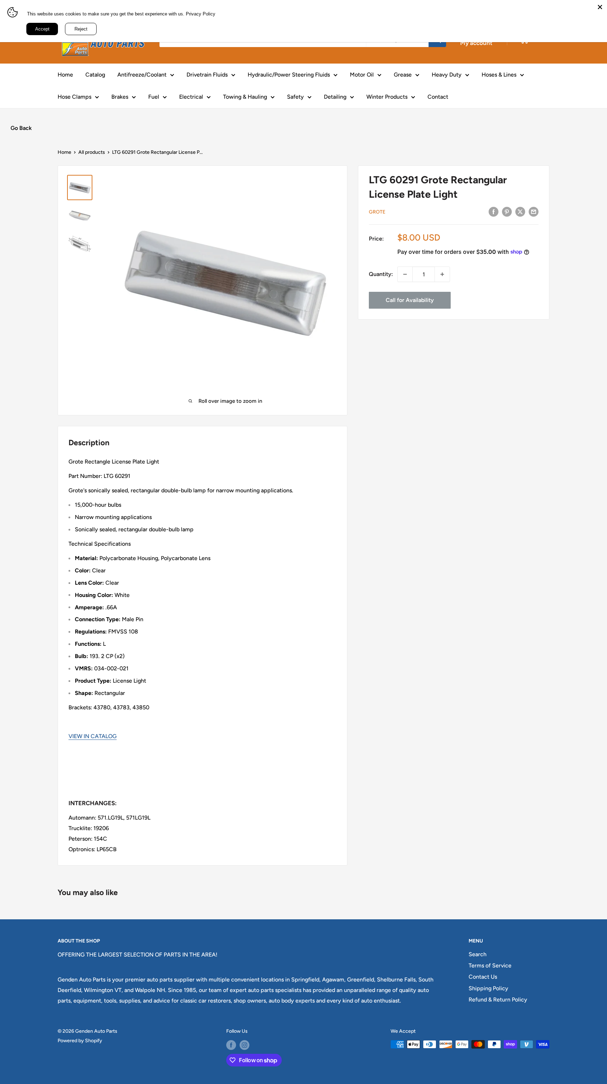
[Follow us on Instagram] (244, 1045)
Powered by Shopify (80, 1041)
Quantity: (381, 274)
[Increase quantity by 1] (442, 274)
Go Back (21, 128)
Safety (295, 96)
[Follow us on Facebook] (231, 1045)
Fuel (153, 96)
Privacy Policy (200, 14)
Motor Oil (362, 74)
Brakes (119, 96)
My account (476, 42)
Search (478, 954)
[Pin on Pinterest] (507, 211)
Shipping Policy (488, 988)
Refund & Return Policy (498, 999)
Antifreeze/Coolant (142, 74)
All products (91, 152)
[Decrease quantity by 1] (405, 274)
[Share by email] (534, 211)
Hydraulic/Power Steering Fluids (289, 74)
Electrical (191, 96)
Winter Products (386, 96)
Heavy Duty (447, 74)
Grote (377, 212)
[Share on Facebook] (493, 211)
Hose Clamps (74, 96)
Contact (437, 96)
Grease (403, 74)
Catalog (95, 74)
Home (65, 74)
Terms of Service (490, 965)
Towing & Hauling (245, 96)
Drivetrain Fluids (207, 74)
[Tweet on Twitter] (520, 211)
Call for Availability (410, 300)
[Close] (599, 7)
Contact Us (483, 976)
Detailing (335, 96)
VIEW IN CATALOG (92, 736)
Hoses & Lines (499, 74)
